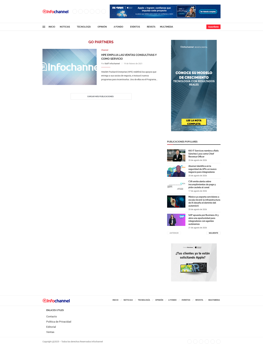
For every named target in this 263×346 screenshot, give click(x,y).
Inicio (52, 27)
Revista (151, 27)
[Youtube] (98, 11)
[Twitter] (80, 11)
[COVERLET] (194, 41)
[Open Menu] (43, 26)
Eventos (135, 27)
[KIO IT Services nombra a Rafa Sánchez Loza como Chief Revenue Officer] (176, 155)
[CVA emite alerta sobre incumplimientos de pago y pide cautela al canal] (176, 186)
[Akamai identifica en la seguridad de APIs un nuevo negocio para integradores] (176, 171)
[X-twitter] (195, 341)
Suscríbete (213, 27)
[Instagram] (86, 11)
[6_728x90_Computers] (165, 6)
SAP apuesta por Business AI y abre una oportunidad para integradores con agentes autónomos (203, 219)
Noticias (65, 27)
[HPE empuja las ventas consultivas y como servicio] (69, 67)
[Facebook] (74, 11)
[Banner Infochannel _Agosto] (194, 244)
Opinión (102, 27)
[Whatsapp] (103, 11)
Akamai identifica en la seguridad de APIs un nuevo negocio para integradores (202, 169)
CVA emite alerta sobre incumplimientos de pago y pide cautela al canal (202, 184)
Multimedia (166, 27)
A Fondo (118, 27)
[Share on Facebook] (127, 85)
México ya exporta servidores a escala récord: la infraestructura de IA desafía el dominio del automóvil (204, 201)
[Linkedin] (92, 11)
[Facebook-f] (189, 341)
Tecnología (84, 27)
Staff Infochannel (112, 63)
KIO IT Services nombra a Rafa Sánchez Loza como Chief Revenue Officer (203, 153)
